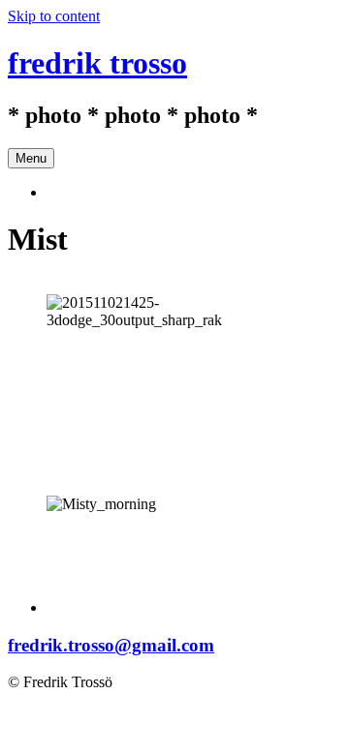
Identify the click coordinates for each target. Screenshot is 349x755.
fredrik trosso (97, 62)
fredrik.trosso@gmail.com (111, 645)
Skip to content (54, 16)
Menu (31, 158)
